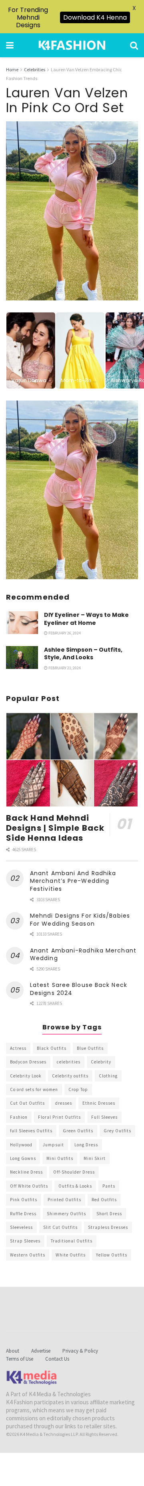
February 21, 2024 (64, 668)
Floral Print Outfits (59, 1117)
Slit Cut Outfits (60, 1227)
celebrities (68, 1062)
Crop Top (78, 1089)
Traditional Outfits (71, 1241)
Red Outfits (104, 1199)
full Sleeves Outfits (31, 1131)
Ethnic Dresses (98, 1103)
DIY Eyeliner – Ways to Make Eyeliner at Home (86, 619)
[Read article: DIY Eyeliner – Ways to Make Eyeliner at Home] (22, 622)
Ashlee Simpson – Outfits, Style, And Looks (83, 654)
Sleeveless (21, 1227)
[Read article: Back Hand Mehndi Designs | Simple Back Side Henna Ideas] (72, 760)
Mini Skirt (95, 1158)
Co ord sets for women (34, 1089)
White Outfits (71, 1255)
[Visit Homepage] (72, 45)
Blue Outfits (90, 1048)
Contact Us (57, 1358)
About (12, 1350)
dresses (63, 1103)
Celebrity (101, 1062)
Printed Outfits (64, 1199)
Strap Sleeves (25, 1241)
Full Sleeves (104, 1117)
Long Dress (86, 1145)
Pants (108, 1186)
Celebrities (34, 69)
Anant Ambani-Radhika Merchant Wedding (83, 954)
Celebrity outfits (70, 1076)
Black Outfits (51, 1048)
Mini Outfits (59, 1158)
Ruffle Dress (23, 1213)
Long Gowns (23, 1158)
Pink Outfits (23, 1199)
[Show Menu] (10, 45)
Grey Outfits (117, 1131)
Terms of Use (19, 1358)
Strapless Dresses (108, 1227)
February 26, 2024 (64, 633)
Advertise (40, 1350)
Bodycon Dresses (28, 1062)
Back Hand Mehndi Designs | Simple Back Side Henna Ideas (55, 828)
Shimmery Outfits (66, 1213)
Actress (18, 1048)
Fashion (19, 1117)
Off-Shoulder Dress (74, 1172)
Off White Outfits (29, 1186)
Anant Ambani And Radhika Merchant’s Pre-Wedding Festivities (73, 881)
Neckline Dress (26, 1172)
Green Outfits (78, 1131)
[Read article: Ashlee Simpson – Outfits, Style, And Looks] (22, 657)
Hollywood (21, 1145)
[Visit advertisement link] (72, 490)
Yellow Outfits (111, 1255)
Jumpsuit (53, 1145)
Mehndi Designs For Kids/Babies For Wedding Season (80, 920)
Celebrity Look (26, 1076)
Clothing (108, 1076)
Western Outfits (27, 1255)
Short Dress (109, 1213)
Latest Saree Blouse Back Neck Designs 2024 (78, 989)
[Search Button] (134, 45)
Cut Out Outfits (27, 1103)
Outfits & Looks (75, 1186)
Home (12, 69)
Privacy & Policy (80, 1350)
